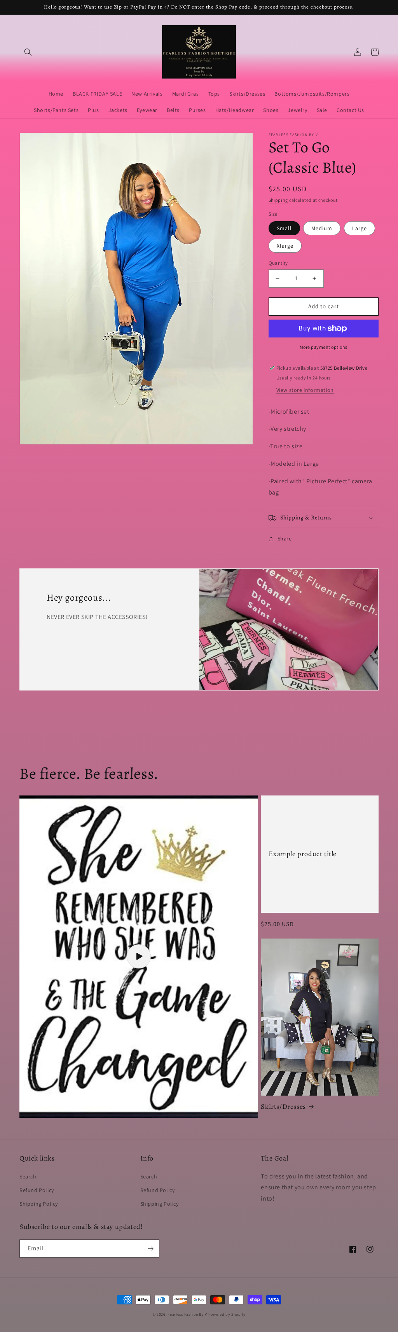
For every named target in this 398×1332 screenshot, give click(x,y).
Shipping (278, 200)
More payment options (323, 347)
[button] (28, 52)
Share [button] (285, 538)
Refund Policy (36, 1190)
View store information (305, 389)
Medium (321, 228)
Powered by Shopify (227, 1314)
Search (28, 1176)
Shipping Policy (38, 1203)
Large (359, 228)
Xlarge (285, 245)
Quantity (278, 263)
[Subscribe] (150, 1248)
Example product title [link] (303, 854)
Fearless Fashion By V (187, 1314)
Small (284, 228)
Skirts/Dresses (283, 1106)
